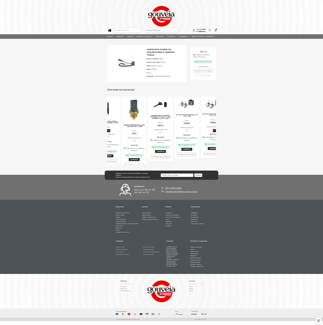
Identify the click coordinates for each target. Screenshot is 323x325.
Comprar (112, 148)
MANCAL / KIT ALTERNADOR (172, 219)
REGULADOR (169, 225)
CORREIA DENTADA (146, 217)
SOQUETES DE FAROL (148, 253)
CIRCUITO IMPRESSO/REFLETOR (151, 256)
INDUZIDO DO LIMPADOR (172, 263)
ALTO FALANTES (119, 230)
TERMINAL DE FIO (120, 251)
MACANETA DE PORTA (195, 264)
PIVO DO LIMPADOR (171, 252)
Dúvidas (191, 294)
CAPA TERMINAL (120, 256)
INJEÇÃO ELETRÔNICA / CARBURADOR (202, 36)
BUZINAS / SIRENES (120, 219)
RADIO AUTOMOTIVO (121, 225)
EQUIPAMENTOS (195, 221)
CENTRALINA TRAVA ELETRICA (123, 217)
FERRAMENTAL (183, 36)
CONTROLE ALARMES (120, 223)
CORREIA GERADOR (146, 219)
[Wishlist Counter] (210, 30)
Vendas (191, 290)
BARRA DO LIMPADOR (171, 254)
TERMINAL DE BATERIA (122, 253)
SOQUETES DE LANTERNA (122, 258)
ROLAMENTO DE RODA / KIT (196, 270)
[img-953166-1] (126, 67)
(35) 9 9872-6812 (173, 192)
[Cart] (215, 30)
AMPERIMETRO (194, 217)
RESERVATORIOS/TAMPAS (196, 251)
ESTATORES (168, 230)
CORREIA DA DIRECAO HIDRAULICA (150, 223)
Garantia (191, 292)
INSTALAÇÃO (159, 36)
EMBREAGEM (193, 260)
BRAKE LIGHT (119, 232)
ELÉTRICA (110, 36)
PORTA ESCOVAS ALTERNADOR (173, 221)
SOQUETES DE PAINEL (148, 251)
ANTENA (118, 234)
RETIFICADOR (169, 227)
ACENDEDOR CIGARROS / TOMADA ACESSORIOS (127, 227)
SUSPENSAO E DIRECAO (195, 268)
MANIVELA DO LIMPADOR (172, 257)
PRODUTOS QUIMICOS (195, 262)
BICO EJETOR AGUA (170, 270)
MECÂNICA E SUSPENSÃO (144, 36)
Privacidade (123, 290)
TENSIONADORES (194, 257)
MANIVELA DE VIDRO (195, 266)
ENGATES (192, 253)
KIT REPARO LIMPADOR (171, 251)
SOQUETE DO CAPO (148, 258)
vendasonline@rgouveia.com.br (181, 195)
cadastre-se (201, 31)
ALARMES (118, 221)
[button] (318, 320)
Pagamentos (123, 292)
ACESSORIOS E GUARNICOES (122, 236)
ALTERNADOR (169, 217)
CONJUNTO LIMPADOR (171, 259)
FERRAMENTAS (194, 223)
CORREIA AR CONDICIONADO (149, 221)
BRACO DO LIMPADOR (171, 255)
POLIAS (167, 223)
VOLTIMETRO (194, 219)
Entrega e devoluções (125, 294)
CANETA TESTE (194, 225)
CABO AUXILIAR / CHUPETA (197, 227)
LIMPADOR (119, 36)
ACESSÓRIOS (171, 36)
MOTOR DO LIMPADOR (171, 268)
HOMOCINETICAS (194, 255)
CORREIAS (130, 36)
